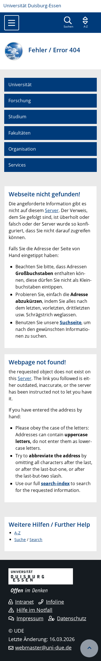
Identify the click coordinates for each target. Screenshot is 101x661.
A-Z (17, 532)
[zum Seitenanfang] (89, 648)
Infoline (55, 601)
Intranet (24, 601)
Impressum (30, 618)
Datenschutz (71, 618)
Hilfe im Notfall (34, 610)
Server (52, 210)
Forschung (19, 100)
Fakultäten (19, 133)
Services (17, 165)
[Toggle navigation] (11, 22)
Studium (17, 116)
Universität (20, 84)
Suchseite (70, 322)
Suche (20, 539)
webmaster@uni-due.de (43, 647)
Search (35, 539)
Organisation (22, 149)
